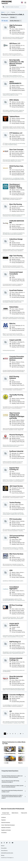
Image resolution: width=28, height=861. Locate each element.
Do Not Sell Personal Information (7, 852)
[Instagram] (9, 842)
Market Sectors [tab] (15, 812)
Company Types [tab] (5, 812)
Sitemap (2, 855)
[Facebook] (4, 843)
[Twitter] (6, 842)
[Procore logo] (7, 1)
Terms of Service (4, 850)
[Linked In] (1, 842)
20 (20, 733)
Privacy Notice (4, 848)
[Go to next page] (23, 734)
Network (5, 3)
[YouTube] (12, 842)
